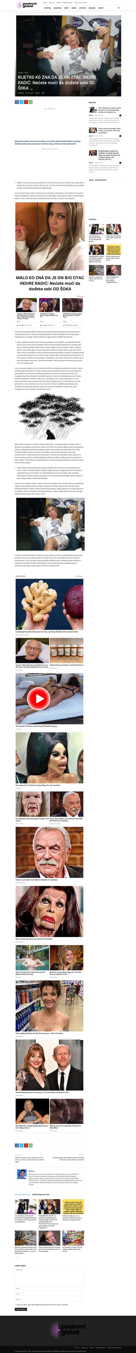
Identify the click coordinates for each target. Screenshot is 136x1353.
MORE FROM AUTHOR (40, 1195)
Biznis (74, 8)
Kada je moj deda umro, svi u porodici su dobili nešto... (113, 258)
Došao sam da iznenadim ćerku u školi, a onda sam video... (113, 237)
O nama (45, 2)
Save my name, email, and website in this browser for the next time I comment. (42, 1304)
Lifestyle (82, 8)
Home (16, 13)
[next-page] (19, 1257)
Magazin (92, 8)
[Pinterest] (26, 102)
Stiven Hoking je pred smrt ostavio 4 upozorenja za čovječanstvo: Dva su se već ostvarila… (49, 1249)
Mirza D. (22, 93)
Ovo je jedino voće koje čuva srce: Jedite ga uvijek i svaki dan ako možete (72, 1249)
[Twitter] (21, 102)
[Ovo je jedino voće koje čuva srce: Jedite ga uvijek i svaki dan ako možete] (73, 1238)
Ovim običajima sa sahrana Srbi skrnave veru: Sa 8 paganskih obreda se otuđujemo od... (109, 110)
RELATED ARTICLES (22, 1195)
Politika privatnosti (67, 2)
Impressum (52, 2)
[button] (118, 8)
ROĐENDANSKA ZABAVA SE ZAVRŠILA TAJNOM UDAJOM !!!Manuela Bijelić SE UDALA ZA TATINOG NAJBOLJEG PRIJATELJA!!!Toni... (109, 155)
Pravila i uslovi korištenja (80, 2)
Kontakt (58, 2)
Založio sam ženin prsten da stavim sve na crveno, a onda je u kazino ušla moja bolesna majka (29, 1160)
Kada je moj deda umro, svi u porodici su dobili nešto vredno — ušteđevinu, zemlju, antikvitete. (72, 1218)
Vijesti (66, 8)
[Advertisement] (49, 124)
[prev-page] (16, 1257)
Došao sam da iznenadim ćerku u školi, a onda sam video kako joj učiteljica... (109, 131)
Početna (47, 8)
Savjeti (101, 8)
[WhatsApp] (31, 102)
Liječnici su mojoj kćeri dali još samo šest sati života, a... (95, 278)
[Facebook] (17, 102)
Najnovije (57, 8)
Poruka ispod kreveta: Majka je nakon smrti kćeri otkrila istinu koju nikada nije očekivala (68, 1159)
